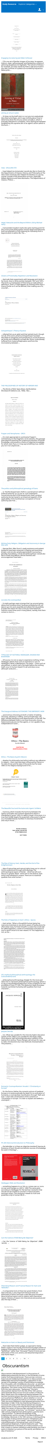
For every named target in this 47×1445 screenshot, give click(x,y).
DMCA (43, 1438)
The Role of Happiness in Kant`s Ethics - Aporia (18, 920)
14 (24, 1358)
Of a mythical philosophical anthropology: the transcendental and (18, 976)
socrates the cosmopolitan (11, 600)
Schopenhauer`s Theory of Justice (13, 331)
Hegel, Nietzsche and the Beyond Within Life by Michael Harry (21, 223)
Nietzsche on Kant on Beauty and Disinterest (17, 1342)
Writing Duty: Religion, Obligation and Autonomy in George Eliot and (23, 544)
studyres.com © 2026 (9, 1438)
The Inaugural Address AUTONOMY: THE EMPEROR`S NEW (22, 711)
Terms (27, 1438)
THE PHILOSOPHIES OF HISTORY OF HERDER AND (19, 386)
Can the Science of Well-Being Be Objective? (17, 1238)
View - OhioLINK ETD (9, 168)
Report (40, 1442)
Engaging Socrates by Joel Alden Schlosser (16, 58)
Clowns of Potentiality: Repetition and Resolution (19, 276)
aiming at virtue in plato (10, 113)
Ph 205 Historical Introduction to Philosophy (17, 1143)
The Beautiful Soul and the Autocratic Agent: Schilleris (21, 808)
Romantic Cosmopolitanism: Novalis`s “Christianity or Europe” (21, 1087)
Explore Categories (27, 4)
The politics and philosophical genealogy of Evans (19, 488)
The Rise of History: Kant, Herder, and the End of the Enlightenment (20, 864)
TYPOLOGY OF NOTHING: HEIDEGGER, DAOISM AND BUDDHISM (20, 656)
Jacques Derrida (7, 1031)
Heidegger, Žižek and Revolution (13, 1183)
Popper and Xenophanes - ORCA (13, 433)
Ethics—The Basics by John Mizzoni (14, 757)
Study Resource (9, 4)
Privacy (35, 1438)
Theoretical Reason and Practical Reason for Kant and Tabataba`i (21, 1287)
